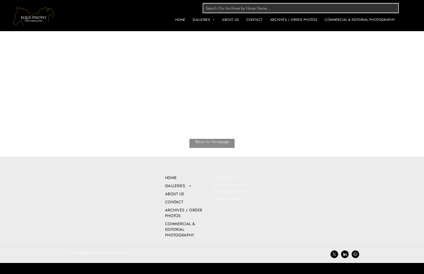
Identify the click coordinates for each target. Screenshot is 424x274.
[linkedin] (345, 254)
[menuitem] (180, 19)
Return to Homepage (212, 141)
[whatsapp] (355, 254)
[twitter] (334, 254)
